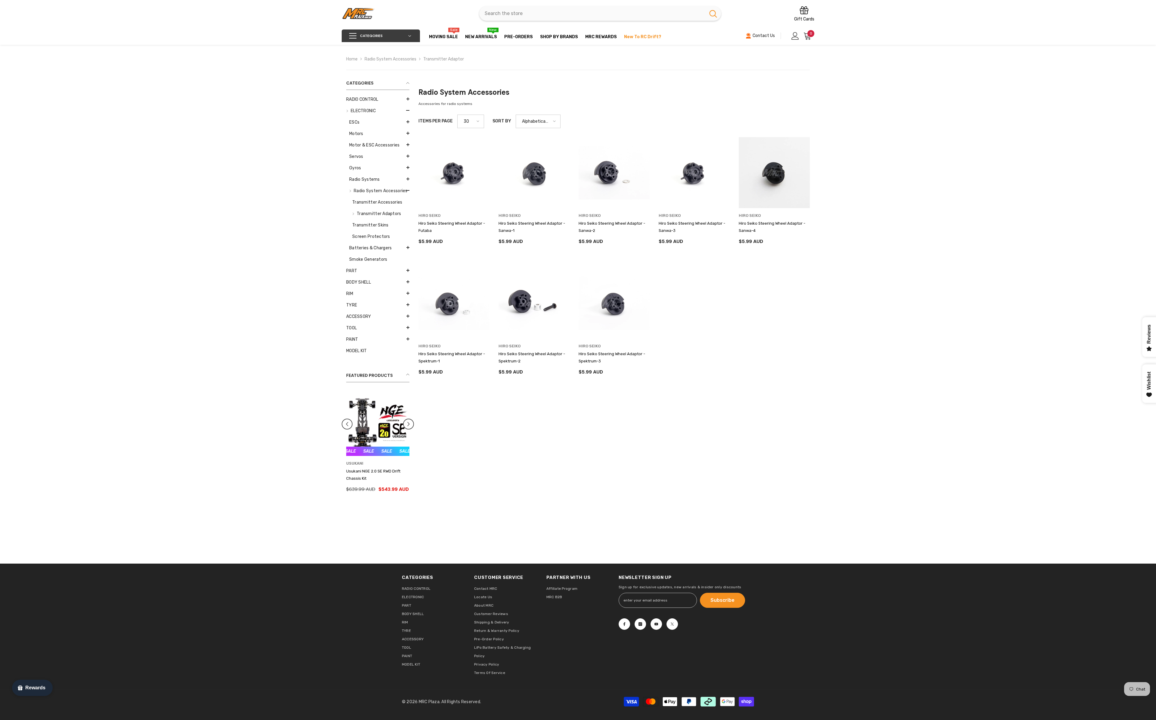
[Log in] (795, 36)
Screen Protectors (371, 236)
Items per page (435, 121)
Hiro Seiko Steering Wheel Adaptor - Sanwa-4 (772, 227)
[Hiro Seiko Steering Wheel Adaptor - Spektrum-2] (534, 303)
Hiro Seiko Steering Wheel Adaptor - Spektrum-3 (612, 357)
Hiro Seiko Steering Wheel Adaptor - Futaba (451, 227)
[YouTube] (656, 624)
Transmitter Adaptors (379, 213)
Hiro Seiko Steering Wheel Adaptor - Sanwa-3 (692, 227)
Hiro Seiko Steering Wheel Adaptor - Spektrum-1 (451, 357)
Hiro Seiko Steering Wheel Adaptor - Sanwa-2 (612, 227)
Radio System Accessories (390, 59)
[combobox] (592, 13)
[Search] (600, 13)
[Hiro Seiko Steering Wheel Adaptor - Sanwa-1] (534, 172)
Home (352, 59)
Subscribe (722, 600)
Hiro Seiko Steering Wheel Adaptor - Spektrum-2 (532, 357)
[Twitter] (672, 624)
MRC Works (358, 463)
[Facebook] (624, 624)
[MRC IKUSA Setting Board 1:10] (377, 424)
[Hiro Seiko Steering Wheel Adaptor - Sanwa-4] (774, 172)
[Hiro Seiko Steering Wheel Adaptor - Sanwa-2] (614, 172)
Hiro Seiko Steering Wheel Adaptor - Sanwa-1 (532, 227)
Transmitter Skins (370, 225)
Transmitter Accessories (377, 202)
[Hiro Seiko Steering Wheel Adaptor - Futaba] (453, 172)
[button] (377, 110)
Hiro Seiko (429, 215)
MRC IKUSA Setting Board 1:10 (373, 471)
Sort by (502, 121)
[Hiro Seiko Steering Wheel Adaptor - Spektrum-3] (614, 303)
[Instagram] (640, 624)
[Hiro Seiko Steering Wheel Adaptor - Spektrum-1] (453, 303)
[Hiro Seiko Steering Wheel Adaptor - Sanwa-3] (694, 172)
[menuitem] (377, 99)
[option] (378, 441)
